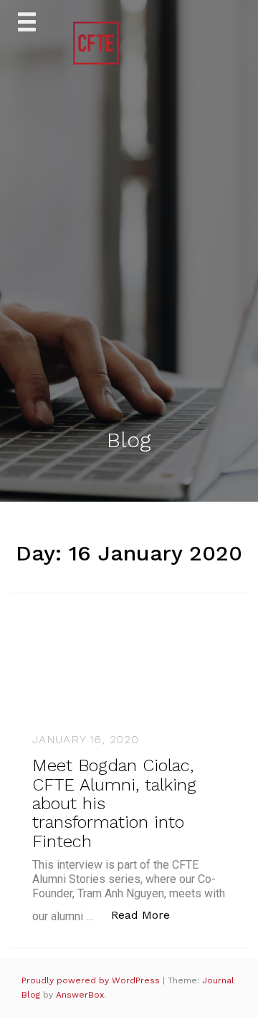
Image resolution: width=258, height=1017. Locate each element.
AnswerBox (80, 995)
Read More (148, 914)
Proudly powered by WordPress (92, 980)
